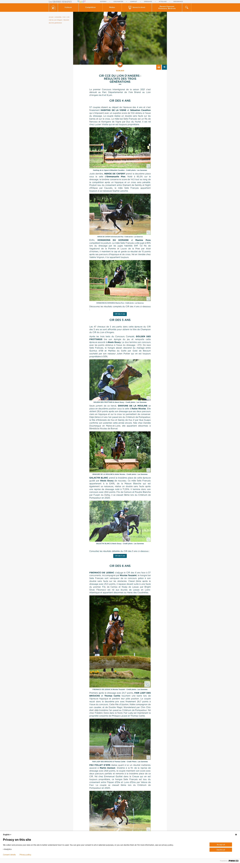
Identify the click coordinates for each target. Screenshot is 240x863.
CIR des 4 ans (120, 314)
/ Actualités (57, 17)
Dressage (148, 1)
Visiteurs (68, 7)
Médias (112, 7)
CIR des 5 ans (120, 556)
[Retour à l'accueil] (53, 7)
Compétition (90, 7)
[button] (68, 7)
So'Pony (103, 1)
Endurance (178, 1)
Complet (133, 1)
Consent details (9, 855)
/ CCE (64, 17)
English (6, 834)
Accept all (221, 844)
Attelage (162, 1)
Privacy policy (25, 855)
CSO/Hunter (118, 1)
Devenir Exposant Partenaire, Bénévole (167, 7)
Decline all (221, 850)
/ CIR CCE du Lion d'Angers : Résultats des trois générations (59, 20)
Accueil (51, 17)
